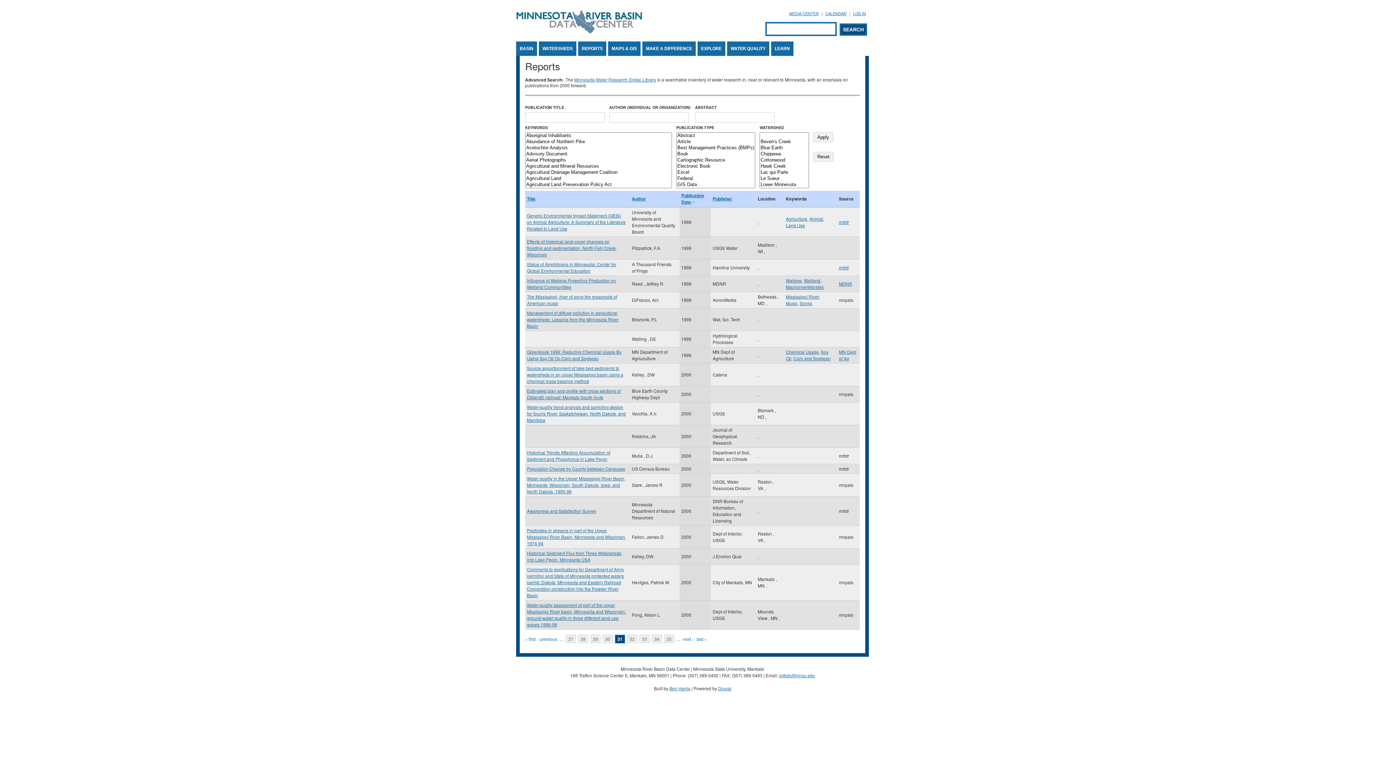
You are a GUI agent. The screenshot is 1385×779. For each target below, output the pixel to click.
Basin (526, 48)
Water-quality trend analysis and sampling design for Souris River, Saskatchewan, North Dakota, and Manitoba (576, 413)
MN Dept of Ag (847, 355)
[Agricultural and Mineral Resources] (599, 166)
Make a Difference (669, 48)
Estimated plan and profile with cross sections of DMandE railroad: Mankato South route (574, 394)
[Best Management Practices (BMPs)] (716, 148)
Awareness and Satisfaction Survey (561, 511)
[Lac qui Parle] (784, 173)
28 (583, 639)
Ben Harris (679, 688)
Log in (859, 13)
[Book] (716, 154)
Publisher (722, 198)
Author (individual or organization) (650, 107)
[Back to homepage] (579, 32)
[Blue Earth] (784, 148)
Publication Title (544, 107)
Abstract (706, 107)
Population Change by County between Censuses (576, 469)
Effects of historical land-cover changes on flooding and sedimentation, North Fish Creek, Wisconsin (572, 248)
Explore (711, 48)
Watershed (772, 127)
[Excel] (716, 173)
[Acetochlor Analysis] (599, 148)
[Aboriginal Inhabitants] (599, 136)
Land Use (795, 225)
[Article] (716, 142)
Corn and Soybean (812, 358)
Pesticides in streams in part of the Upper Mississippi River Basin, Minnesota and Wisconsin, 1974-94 (576, 536)
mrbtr (844, 222)
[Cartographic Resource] (716, 160)
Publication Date (692, 198)
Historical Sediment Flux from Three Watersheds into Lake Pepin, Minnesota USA (574, 556)
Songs (806, 303)
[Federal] (716, 179)
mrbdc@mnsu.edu (797, 675)
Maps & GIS (624, 48)
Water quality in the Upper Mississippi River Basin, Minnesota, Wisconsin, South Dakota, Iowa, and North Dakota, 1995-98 (576, 484)
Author (639, 198)
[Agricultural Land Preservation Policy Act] (599, 185)
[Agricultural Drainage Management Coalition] (599, 173)
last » (701, 639)
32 (632, 639)
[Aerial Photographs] (599, 160)
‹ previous (547, 639)
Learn (782, 48)
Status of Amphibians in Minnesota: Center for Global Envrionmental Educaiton (571, 267)
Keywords (536, 127)
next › (688, 639)
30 (607, 639)
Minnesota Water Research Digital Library (615, 79)
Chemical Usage (802, 352)
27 (570, 639)
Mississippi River (802, 297)
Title (531, 198)
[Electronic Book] (716, 166)
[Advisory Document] (599, 154)
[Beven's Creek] (784, 142)
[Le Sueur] (784, 179)
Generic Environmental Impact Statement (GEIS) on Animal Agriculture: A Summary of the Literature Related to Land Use (576, 222)
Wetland (812, 280)
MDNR (845, 284)
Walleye (794, 280)
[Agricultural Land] (599, 179)
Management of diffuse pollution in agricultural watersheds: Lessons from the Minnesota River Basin (573, 319)
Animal (816, 219)
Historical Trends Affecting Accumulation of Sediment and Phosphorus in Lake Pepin (568, 455)
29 (595, 639)
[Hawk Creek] (784, 166)
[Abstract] (716, 136)
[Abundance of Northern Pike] (599, 142)
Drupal (724, 688)
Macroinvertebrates (805, 287)
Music (791, 303)
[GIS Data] (716, 185)
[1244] (784, 136)
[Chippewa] (784, 154)
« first (530, 639)
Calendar (836, 13)
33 (644, 639)
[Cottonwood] (784, 160)
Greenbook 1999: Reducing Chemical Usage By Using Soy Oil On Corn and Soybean (574, 355)
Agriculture (796, 219)
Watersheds (557, 48)
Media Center (804, 13)
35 (669, 639)
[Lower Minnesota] (784, 185)
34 (656, 639)
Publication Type (695, 127)
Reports (592, 48)
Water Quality (748, 48)
